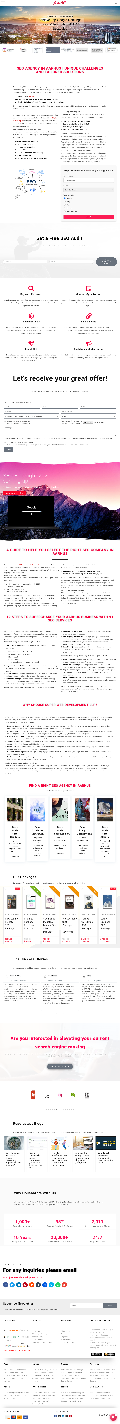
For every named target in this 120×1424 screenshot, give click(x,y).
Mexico (63, 1393)
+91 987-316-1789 (13, 1337)
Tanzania (7, 1393)
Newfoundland (80, 1378)
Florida (35, 1395)
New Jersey (43, 1401)
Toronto (70, 1370)
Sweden (35, 1378)
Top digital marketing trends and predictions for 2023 (105, 1158)
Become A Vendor (67, 1342)
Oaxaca (64, 1401)
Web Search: (68, 195)
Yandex (69, 208)
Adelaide (93, 1372)
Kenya (12, 1398)
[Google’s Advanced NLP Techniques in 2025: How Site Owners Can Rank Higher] (60, 1138)
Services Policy (37, 1337)
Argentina (101, 1395)
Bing (68, 202)
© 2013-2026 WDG (107, 1415)
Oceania (102, 1378)
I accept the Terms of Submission (20, 442)
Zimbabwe (13, 1395)
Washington (36, 1404)
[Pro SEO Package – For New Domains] (31, 901)
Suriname (98, 1393)
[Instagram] (67, 1416)
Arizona (45, 1404)
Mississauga (78, 1370)
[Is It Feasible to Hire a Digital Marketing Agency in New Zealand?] (14, 1138)
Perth (113, 1370)
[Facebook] (55, 1416)
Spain (38, 1372)
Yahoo (69, 205)
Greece (50, 1372)
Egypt (6, 1395)
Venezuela (106, 1393)
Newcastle (104, 1375)
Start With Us (66, 1339)
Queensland (94, 1378)
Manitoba (72, 1375)
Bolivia (92, 1398)
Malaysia (14, 1375)
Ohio (39, 1398)
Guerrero (71, 1401)
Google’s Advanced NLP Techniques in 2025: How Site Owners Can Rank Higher (60, 1159)
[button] (2, 50)
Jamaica (75, 1398)
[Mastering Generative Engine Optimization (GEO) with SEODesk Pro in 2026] (37, 1138)
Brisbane (107, 1370)
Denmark (55, 1378)
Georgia (44, 1398)
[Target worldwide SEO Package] (88, 901)
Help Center (36, 1331)
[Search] (116, 3)
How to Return (37, 1339)
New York (41, 1395)
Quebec (72, 1378)
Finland (41, 1378)
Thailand (22, 1370)
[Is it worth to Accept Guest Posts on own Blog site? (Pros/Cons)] (83, 1138)
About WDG (65, 1331)
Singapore (7, 1378)
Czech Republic (48, 1375)
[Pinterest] (70, 1416)
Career (63, 1334)
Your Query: (68, 176)
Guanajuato (79, 1393)
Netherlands (37, 1375)
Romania (44, 1372)
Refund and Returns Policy (42, 1342)
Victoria (109, 1378)
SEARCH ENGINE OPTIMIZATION (19, 421)
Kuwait (14, 1378)
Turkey (16, 1370)
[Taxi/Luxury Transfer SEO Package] (12, 901)
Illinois (34, 1398)
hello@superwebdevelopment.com (17, 1350)
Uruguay (106, 1398)
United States (37, 1393)
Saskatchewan (66, 1381)
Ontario (64, 1370)
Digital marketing (12, 915)
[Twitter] (59, 1416)
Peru (107, 1395)
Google (69, 198)
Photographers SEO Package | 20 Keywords (70, 925)
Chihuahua (71, 1393)
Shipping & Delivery (39, 1334)
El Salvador (75, 1395)
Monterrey (78, 1401)
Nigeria (20, 1393)
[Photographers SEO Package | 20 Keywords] (69, 901)
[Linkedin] (63, 1416)
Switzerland (36, 1381)
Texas (53, 1393)
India (6, 1370)
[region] (60, 25)
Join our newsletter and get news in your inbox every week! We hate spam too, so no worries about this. (47, 445)
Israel (20, 1375)
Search (88, 217)
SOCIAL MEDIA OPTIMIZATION (18, 424)
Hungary (48, 1378)
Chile (111, 1395)
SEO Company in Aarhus (29, 565)
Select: (66, 185)
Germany (35, 1370)
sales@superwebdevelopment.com (22, 1277)
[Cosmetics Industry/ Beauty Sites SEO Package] (50, 901)
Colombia (93, 1395)
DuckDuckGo (71, 211)
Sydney (92, 1370)
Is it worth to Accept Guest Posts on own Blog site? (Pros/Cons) (82, 1158)
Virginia (51, 1401)
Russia (10, 1370)
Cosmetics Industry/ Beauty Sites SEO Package (50, 925)
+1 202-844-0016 (13, 1330)
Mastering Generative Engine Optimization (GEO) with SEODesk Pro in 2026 (37, 1160)
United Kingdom (46, 1370)
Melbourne (99, 1370)
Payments (65, 1337)
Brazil (92, 1393)
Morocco (7, 1398)
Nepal (25, 1375)
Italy (34, 1372)
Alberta (74, 1372)
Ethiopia (26, 1393)
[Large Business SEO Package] (108, 901)
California (47, 1393)
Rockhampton (95, 1375)
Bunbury (109, 1372)
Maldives (7, 1381)
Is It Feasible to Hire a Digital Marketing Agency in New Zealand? (13, 1159)
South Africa (21, 1395)
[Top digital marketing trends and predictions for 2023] (106, 1138)
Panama (68, 1398)
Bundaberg (101, 1372)
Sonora (81, 1398)
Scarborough (66, 1372)
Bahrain (21, 1378)
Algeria (14, 1393)
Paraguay (99, 1398)
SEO (31, 96)
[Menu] (3, 3)
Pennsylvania (51, 1395)
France (54, 1370)
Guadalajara (66, 1395)
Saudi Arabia (9, 1372)
